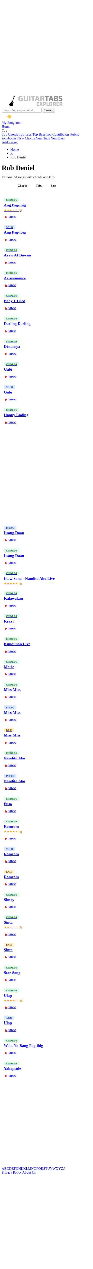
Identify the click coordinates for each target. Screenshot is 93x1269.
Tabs (39, 185)
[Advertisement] (46, 48)
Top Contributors (57, 134)
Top (4, 130)
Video (10, 216)
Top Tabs (25, 134)
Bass (53, 185)
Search (48, 110)
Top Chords (10, 134)
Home (6, 126)
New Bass (58, 138)
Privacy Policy (12, 1172)
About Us (29, 1172)
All (7, 185)
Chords (22, 185)
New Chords (26, 138)
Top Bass (38, 134)
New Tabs (43, 138)
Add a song (10, 142)
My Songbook (11, 123)
